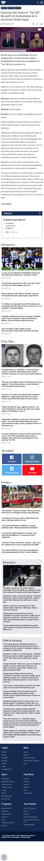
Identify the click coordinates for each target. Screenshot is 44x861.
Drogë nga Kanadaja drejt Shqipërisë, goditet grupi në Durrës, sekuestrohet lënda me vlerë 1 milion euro (21, 627)
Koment (26, 755)
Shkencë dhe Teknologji (31, 761)
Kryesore (4, 8)
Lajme (5, 747)
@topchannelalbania (32, 461)
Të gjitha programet (8, 822)
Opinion (26, 752)
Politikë (4, 752)
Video (3, 766)
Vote (7, 232)
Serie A (4, 793)
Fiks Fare (4, 817)
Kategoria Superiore (8, 781)
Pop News (29, 774)
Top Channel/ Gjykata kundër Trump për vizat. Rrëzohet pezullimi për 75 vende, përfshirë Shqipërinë (19, 535)
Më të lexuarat (13, 640)
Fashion (26, 784)
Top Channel (12, 461)
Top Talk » (9, 341)
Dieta (25, 790)
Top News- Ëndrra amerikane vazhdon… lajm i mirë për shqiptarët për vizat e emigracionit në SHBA (21, 544)
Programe (7, 804)
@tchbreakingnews (12, 472)
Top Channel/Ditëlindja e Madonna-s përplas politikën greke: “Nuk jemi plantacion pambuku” (20, 527)
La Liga (4, 790)
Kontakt (26, 814)
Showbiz (26, 779)
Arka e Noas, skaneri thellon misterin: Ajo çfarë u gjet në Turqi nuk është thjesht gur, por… (21, 687)
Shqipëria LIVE (6, 814)
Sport (4, 774)
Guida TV (4, 825)
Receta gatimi (28, 793)
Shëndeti (26, 787)
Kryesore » (9, 244)
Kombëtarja (5, 779)
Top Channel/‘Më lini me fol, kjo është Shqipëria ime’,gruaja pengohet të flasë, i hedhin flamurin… (20, 551)
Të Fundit (11, 8)
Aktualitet (5, 758)
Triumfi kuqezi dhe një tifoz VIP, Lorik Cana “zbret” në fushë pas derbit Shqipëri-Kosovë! (21, 285)
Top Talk (18, 8)
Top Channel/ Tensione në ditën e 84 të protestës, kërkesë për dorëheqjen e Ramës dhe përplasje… (21, 512)
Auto (25, 763)
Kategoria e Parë (7, 784)
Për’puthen (5, 811)
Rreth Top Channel (30, 808)
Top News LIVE (6, 769)
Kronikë (4, 755)
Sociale (4, 763)
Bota (26, 747)
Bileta (25, 811)
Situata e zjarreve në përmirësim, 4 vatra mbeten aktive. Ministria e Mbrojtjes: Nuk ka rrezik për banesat (20, 608)
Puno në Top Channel (30, 817)
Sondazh (7, 213)
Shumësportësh (7, 796)
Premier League (7, 787)
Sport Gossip (6, 799)
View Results (14, 232)
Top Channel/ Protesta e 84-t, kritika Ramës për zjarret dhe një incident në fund (20, 519)
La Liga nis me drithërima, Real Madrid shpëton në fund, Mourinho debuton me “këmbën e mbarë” (21, 275)
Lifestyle (26, 781)
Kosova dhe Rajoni (29, 758)
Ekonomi (4, 761)
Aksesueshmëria (29, 825)
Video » (7, 482)
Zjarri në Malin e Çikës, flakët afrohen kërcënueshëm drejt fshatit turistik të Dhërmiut (20, 331)
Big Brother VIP (6, 808)
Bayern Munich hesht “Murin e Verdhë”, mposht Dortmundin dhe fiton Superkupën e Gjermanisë (20, 296)
